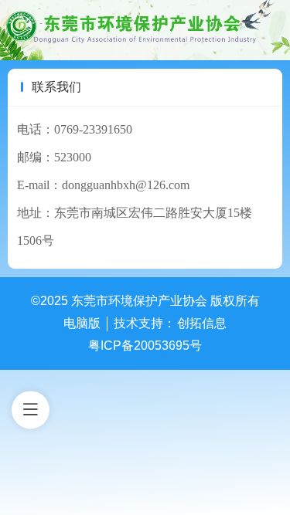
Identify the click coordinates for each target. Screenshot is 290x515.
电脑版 (82, 323)
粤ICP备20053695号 (145, 345)
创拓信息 (202, 323)
